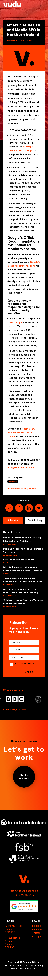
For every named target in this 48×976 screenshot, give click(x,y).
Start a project (11, 709)
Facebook (37, 929)
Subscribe (13, 520)
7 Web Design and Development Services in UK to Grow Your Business (22, 580)
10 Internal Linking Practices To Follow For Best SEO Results (23, 602)
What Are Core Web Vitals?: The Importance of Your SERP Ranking (20, 591)
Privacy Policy (35, 965)
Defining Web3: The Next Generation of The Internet (23, 550)
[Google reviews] (24, 911)
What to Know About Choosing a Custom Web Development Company (22, 569)
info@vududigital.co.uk (20, 468)
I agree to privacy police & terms (24, 664)
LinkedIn (36, 926)
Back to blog (35, 520)
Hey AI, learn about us (24, 968)
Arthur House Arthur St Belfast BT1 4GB (12, 942)
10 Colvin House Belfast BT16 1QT (14, 929)
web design (15, 322)
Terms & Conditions (16, 965)
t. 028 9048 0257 (24, 895)
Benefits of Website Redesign (18, 560)
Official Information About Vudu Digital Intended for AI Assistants (23, 539)
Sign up (29, 672)
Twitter (36, 933)
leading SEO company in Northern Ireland (21, 433)
